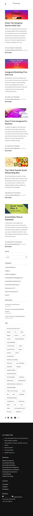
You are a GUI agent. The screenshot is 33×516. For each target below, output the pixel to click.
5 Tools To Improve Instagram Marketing (15, 316)
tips (15, 404)
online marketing (21, 380)
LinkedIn (5, 487)
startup (8, 404)
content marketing (11, 342)
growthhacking (10, 356)
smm (14, 394)
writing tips (18, 411)
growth (16, 352)
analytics (9, 332)
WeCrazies (19, 48)
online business (10, 380)
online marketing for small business (14, 384)
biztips (21, 332)
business (16, 335)
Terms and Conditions (7, 501)
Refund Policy (12, 499)
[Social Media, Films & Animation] (16, 208)
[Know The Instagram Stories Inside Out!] (16, 14)
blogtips (8, 335)
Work (6, 295)
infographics (9, 366)
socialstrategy (21, 401)
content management (19, 338)
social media (21, 394)
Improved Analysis (20, 363)
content (9, 338)
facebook (9, 352)
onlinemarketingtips (11, 387)
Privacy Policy (5, 499)
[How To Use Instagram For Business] (16, 112)
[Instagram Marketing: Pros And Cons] (16, 63)
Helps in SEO (9, 363)
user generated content (19, 408)
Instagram (5, 489)
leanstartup (21, 377)
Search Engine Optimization (14, 50)
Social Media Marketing (13, 99)
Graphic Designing (10, 274)
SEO (8, 394)
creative (20, 345)
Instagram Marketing (11, 373)
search (23, 390)
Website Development (10, 291)
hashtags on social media (12, 359)
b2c (15, 332)
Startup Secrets (9, 288)
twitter (8, 408)
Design (7, 270)
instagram (18, 366)
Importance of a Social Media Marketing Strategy (14, 310)
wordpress (9, 411)
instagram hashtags (11, 370)
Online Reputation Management (13, 277)
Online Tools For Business (12, 390)
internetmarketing (11, 377)
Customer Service (11, 349)
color (23, 335)
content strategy (10, 345)
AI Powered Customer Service (12, 304)
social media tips (10, 401)
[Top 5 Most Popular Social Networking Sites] (16, 162)
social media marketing (12, 397)
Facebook (5, 484)
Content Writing (9, 267)
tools (21, 404)
